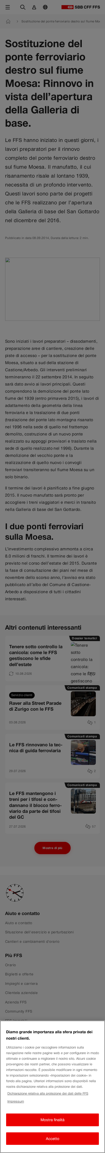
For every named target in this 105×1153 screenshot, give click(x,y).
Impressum (15, 1101)
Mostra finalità (52, 1120)
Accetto (52, 1138)
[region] (52, 1087)
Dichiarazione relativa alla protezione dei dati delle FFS (47, 1093)
